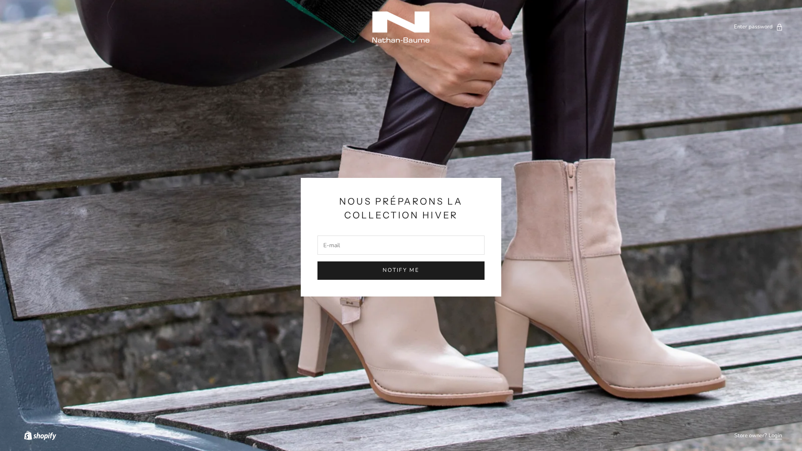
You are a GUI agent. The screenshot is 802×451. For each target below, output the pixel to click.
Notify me (401, 270)
